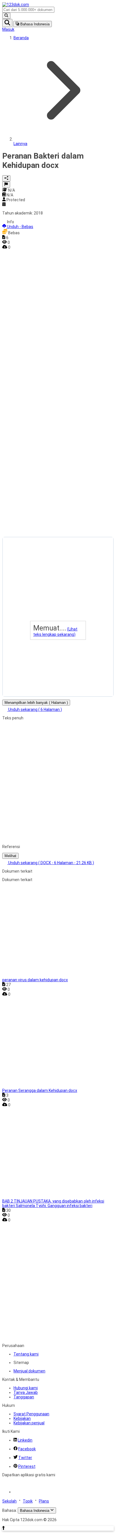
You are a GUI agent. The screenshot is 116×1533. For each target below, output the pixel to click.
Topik (28, 1501)
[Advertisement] (24, 334)
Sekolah (9, 1501)
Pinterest (26, 1466)
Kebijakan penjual (29, 1423)
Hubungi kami (26, 1388)
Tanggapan (24, 1397)
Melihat (10, 856)
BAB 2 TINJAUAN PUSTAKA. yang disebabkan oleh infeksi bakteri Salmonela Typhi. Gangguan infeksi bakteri (53, 1203)
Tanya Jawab (26, 1392)
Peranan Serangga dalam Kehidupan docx (39, 1090)
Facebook (27, 1449)
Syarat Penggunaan (31, 1414)
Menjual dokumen (29, 1371)
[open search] (7, 23)
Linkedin (25, 1440)
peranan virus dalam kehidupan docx (35, 980)
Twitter (25, 1457)
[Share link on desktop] (6, 178)
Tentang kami (26, 1354)
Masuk (8, 29)
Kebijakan (22, 1418)
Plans (44, 1501)
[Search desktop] (6, 16)
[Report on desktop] (6, 184)
